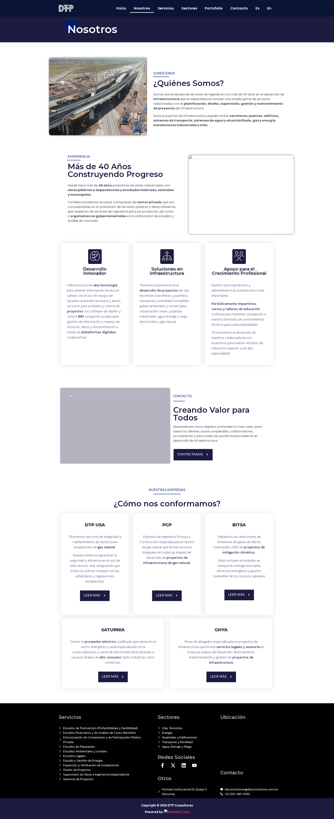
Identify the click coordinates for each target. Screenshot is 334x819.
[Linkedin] (184, 765)
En (269, 8)
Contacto (239, 8)
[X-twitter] (173, 765)
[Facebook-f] (162, 765)
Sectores (189, 8)
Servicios (166, 8)
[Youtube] (194, 765)
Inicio (121, 8)
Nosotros (142, 8)
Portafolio (214, 8)
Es (257, 8)
